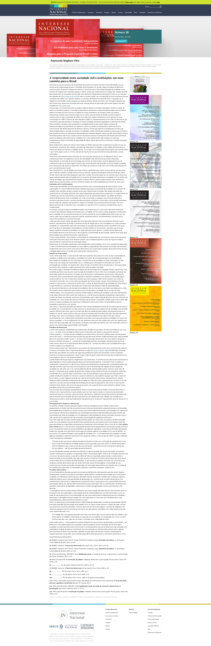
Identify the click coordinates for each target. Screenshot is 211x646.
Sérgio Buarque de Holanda (70, 96)
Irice (149, 629)
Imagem (106, 12)
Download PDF (121, 41)
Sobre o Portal (152, 622)
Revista (128, 12)
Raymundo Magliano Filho (65, 60)
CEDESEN (142, 12)
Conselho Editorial (153, 626)
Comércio (91, 12)
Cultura (120, 12)
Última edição (133, 612)
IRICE (135, 12)
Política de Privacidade (155, 616)
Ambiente (99, 12)
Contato (150, 612)
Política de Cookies (153, 619)
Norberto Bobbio (99, 350)
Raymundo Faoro (64, 105)
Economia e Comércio (112, 616)
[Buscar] (161, 6)
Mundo (114, 12)
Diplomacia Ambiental (155, 12)
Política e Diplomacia (78, 12)
